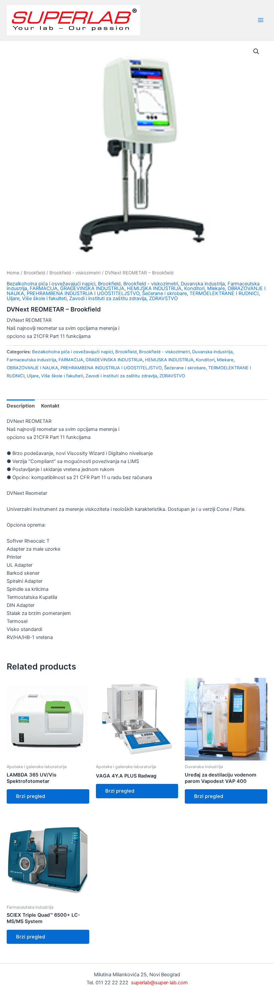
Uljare (13, 298)
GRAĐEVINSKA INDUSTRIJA (92, 288)
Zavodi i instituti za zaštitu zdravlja (107, 298)
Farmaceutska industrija (31, 359)
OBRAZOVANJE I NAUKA (32, 367)
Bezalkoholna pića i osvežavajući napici (51, 284)
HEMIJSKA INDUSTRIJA (154, 288)
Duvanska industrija (203, 284)
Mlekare (216, 288)
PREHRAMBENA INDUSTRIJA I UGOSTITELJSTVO (83, 293)
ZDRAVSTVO (163, 298)
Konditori (194, 288)
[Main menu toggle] (260, 20)
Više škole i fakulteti (44, 298)
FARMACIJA (43, 288)
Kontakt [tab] (50, 406)
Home (13, 272)
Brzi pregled (30, 796)
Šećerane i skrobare (164, 293)
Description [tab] (21, 406)
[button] (256, 52)
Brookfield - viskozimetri (75, 272)
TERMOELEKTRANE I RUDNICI (224, 293)
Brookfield (34, 272)
